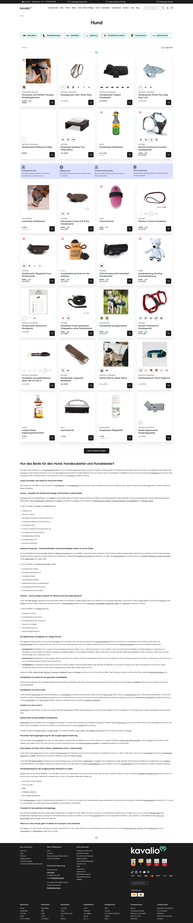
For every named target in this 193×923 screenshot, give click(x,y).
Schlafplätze (100, 603)
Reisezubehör (38, 831)
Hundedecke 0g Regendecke (113, 326)
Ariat (22, 916)
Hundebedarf (154, 473)
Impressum (80, 869)
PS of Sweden (25, 919)
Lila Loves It (68, 710)
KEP (42, 911)
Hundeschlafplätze (119, 501)
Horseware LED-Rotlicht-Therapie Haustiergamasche (38, 96)
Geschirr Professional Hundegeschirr (148, 327)
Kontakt (50, 853)
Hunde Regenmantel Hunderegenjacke (148, 431)
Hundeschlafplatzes (127, 644)
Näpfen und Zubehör (92, 700)
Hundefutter (136, 682)
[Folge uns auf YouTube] (144, 872)
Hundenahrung (131, 695)
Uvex (43, 916)
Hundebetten (37, 649)
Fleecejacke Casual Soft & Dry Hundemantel (75, 222)
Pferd (68, 8)
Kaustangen (53, 731)
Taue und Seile (27, 785)
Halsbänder (109, 603)
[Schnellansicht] (91, 102)
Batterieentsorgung (83, 874)
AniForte (105, 743)
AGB (78, 866)
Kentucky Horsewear (138, 913)
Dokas (82, 731)
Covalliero (45, 919)
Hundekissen (38, 665)
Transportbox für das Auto (133, 828)
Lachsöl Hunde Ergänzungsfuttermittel (33, 431)
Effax (106, 919)
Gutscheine (106, 8)
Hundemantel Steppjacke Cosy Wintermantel (36, 275)
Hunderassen (103, 652)
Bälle (24, 788)
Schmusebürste (106, 221)
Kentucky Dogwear (69, 92)
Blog (137, 8)
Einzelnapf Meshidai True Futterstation (73, 148)
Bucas (133, 908)
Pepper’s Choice (95, 731)
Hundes (44, 553)
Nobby (140, 270)
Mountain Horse (66, 913)
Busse (86, 916)
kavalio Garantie (82, 853)
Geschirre (126, 603)
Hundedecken (37, 658)
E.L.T (62, 916)
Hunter (25, 498)
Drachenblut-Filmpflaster (111, 147)
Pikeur (22, 908)
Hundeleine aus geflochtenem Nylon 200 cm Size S (36, 379)
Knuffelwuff (63, 672)
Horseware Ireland (30, 92)
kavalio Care (81, 864)
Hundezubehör (73, 485)
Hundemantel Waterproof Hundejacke (34, 327)
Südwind (87, 911)
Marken (126, 8)
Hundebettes (132, 649)
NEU (62, 8)
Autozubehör (25, 831)
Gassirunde (62, 753)
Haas (101, 218)
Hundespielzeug (132, 501)
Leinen (59, 501)
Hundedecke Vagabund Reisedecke (72, 379)
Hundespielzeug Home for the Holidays (75, 275)
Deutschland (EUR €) (138, 883)
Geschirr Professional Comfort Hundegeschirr (152, 148)
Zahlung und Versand (84, 851)
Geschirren (49, 501)
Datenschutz (81, 872)
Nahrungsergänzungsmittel (130, 740)
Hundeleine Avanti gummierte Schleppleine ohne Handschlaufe (76, 327)
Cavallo (23, 913)
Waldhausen (27, 218)
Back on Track (136, 916)
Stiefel (24, 427)
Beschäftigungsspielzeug (31, 795)
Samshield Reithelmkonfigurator (31, 864)
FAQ (48, 851)
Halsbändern (40, 501)
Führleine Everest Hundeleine (152, 221)
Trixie (69, 672)
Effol (101, 144)
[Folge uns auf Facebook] (140, 872)
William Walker (37, 761)
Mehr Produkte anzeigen (96, 451)
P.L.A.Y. (63, 270)
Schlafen (56, 642)
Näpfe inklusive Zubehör (102, 501)
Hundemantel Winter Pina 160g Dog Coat (153, 96)
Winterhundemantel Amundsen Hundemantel (114, 275)
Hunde (71, 476)
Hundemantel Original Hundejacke (110, 96)
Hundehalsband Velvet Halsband (154, 378)
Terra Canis (36, 695)
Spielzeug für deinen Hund (147, 773)
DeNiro (63, 919)
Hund (97, 8)
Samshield (23, 911)
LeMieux (160, 919)
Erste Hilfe (95, 816)
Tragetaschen (152, 828)
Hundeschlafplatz (101, 642)
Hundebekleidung (93, 764)
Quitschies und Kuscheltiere (32, 781)
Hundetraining (49, 470)
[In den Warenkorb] (52, 102)
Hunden (52, 498)
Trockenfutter (29, 700)
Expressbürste (67, 430)
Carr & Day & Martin (112, 913)
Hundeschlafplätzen (149, 556)
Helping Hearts (25, 858)
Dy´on (86, 919)
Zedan (107, 916)
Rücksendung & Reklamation (57, 856)
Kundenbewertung (83, 877)
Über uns (23, 851)
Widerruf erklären (53, 858)
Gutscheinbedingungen (84, 861)
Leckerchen (24, 710)
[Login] (167, 8)
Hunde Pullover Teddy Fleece (113, 378)
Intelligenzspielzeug (29, 792)
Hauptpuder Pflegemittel (111, 430)
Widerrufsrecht (81, 858)
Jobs (21, 853)
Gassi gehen (148, 753)
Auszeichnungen (26, 861)
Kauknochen (24, 723)
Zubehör (167, 761)
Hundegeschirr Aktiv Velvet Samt (76, 95)
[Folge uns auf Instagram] (136, 872)
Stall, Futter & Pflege (85, 8)
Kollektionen (116, 8)
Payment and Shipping (84, 856)
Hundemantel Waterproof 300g (37, 147)
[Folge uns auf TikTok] (132, 872)
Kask (43, 913)
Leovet (107, 911)
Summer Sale (53, 8)
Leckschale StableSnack (33, 221)
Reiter (74, 8)
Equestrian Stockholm (165, 908)
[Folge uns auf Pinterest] (148, 872)
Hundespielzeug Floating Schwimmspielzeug (150, 275)
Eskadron (134, 919)
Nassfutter (149, 697)
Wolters (64, 144)
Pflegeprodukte (147, 501)
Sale (132, 8)
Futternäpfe (90, 603)
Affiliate (79, 879)
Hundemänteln (118, 556)
